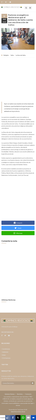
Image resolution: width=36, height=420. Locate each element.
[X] (18, 417)
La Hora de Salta (21, 55)
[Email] (28, 417)
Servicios (20, 394)
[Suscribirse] (32, 383)
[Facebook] (2, 2)
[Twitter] (6, 2)
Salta (12, 55)
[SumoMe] (33, 417)
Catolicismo (6, 349)
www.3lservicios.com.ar (18, 411)
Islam (4, 355)
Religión (6, 55)
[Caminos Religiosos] (14, 8)
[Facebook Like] (7, 417)
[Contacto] (10, 2)
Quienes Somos (10, 394)
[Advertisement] (18, 80)
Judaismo (5, 352)
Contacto (28, 394)
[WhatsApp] (23, 417)
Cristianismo (6, 358)
